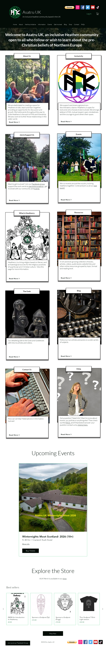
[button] (97, 13)
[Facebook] (83, 7)
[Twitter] (88, 7)
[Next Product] (102, 609)
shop (65, 578)
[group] (53, 609)
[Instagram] (78, 7)
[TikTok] (98, 7)
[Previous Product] (3, 609)
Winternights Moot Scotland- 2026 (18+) (47, 536)
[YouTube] (93, 7)
